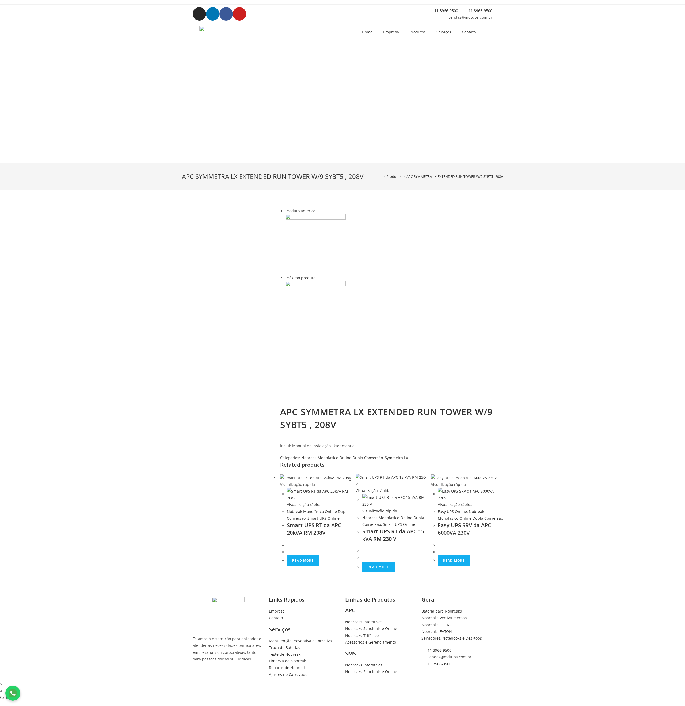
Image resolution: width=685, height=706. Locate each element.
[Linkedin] (212, 14)
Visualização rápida (297, 484)
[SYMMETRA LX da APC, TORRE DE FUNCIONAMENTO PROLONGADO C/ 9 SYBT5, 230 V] (316, 311)
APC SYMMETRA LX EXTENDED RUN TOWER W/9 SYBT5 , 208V (454, 176)
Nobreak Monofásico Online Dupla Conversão (342, 457)
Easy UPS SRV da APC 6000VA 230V (464, 529)
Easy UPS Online (452, 511)
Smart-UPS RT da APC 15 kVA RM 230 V (393, 535)
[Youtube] (239, 14)
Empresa (391, 32)
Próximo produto (300, 277)
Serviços (443, 32)
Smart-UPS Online (323, 518)
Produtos (418, 32)
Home (367, 32)
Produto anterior (300, 210)
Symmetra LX (396, 457)
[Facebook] (226, 14)
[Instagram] (199, 14)
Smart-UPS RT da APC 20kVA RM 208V (314, 529)
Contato (469, 32)
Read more (303, 560)
